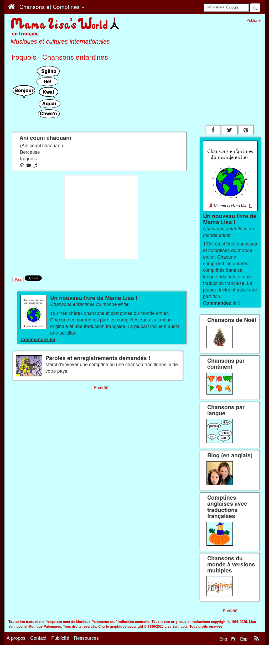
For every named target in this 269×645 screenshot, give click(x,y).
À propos (16, 637)
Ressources (86, 637)
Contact (38, 637)
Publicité (60, 637)
